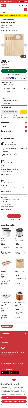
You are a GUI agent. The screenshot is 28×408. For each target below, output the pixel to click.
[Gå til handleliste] (19, 5)
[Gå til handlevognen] (22, 5)
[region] (14, 392)
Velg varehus (5, 12)
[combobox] (14, 9)
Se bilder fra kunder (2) (9, 154)
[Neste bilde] (25, 45)
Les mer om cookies (11, 394)
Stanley (3, 25)
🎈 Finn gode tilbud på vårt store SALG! (14, 15)
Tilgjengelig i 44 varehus (20, 285)
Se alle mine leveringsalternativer (11, 94)
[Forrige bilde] (2, 45)
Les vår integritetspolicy (20, 394)
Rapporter (8, 174)
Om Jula (3, 338)
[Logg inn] (16, 5)
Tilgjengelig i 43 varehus (6, 253)
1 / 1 (22, 56)
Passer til (3, 127)
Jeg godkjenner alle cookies (14, 397)
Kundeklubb (4, 342)
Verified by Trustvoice (13, 219)
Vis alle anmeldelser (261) (14, 216)
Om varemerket (6, 131)
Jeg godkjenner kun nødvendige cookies (14, 401)
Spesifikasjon (5, 122)
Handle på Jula (5, 333)
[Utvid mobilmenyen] (26, 5)
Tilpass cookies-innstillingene (14, 405)
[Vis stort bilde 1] (14, 45)
